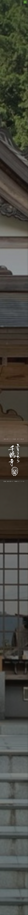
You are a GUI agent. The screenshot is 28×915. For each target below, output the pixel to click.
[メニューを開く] (25, 2)
